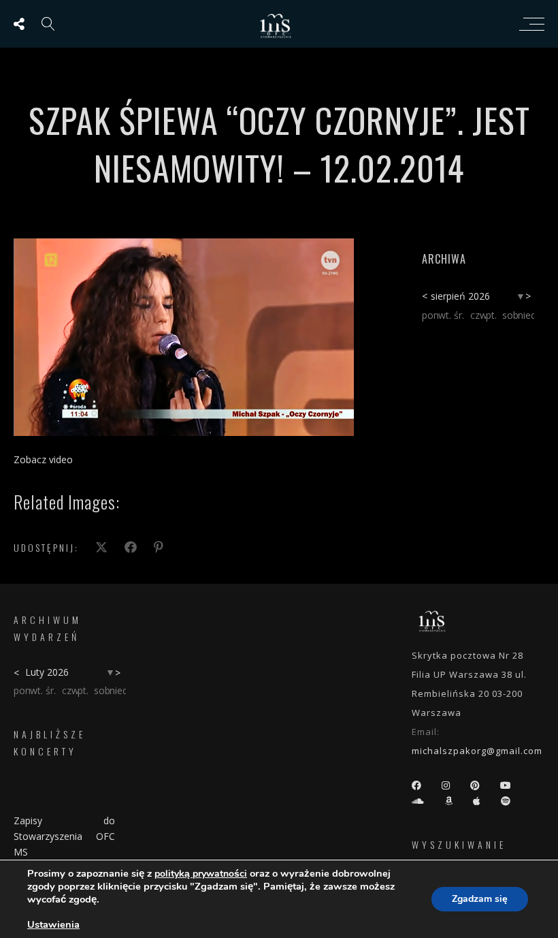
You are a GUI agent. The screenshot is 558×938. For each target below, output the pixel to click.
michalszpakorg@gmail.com (477, 751)
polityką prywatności (200, 873)
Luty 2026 (47, 672)
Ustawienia (53, 924)
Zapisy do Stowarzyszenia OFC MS (64, 836)
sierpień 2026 (460, 296)
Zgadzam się (480, 898)
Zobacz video (43, 459)
